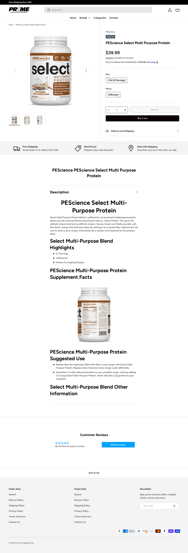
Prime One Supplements (24, 543)
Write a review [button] (118, 444)
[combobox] (98, 10)
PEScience (110, 32)
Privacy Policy (16, 511)
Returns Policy (16, 500)
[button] (178, 10)
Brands (83, 17)
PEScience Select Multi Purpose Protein (31, 25)
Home (73, 17)
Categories (100, 17)
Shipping (109, 58)
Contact (113, 17)
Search (12, 494)
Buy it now (142, 118)
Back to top (94, 473)
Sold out (154, 109)
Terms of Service (17, 516)
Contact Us (14, 522)
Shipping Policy (16, 505)
